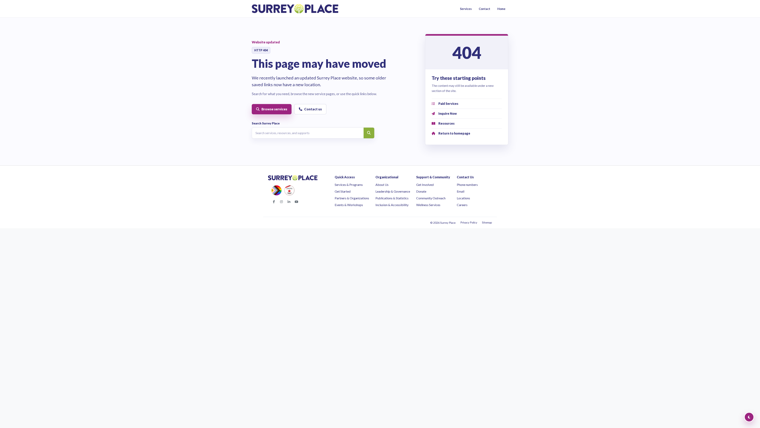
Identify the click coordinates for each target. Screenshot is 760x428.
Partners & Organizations (352, 198)
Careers (462, 205)
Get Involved (425, 184)
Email (460, 191)
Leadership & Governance (392, 191)
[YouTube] (296, 201)
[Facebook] (274, 201)
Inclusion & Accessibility (391, 205)
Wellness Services (428, 205)
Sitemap (487, 222)
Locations (463, 198)
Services (466, 9)
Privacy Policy (468, 222)
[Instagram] (281, 201)
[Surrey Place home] (295, 8)
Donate (421, 191)
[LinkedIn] (289, 201)
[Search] (369, 133)
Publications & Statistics (391, 198)
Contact (484, 9)
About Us (382, 184)
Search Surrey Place (266, 123)
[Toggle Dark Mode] (749, 417)
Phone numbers (467, 184)
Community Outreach (431, 198)
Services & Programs (349, 184)
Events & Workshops (349, 205)
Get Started (343, 191)
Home (501, 9)
